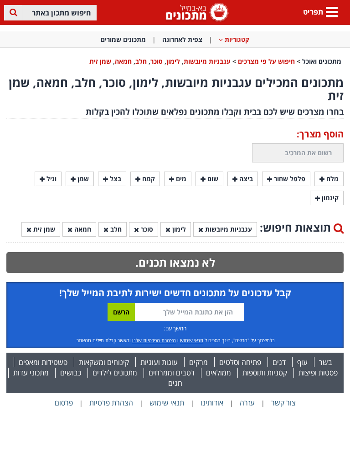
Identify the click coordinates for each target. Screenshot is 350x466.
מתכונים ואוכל (321, 61)
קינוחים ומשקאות (104, 362)
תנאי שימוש (191, 340)
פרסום (64, 403)
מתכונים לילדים (115, 373)
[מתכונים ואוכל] (195, 11)
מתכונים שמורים (123, 39)
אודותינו (212, 403)
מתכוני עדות (31, 373)
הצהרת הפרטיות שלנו (154, 340)
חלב (141, 61)
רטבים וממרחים (172, 373)
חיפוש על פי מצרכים (266, 61)
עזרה (247, 403)
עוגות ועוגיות (159, 362)
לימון (173, 61)
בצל (114, 178)
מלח (331, 178)
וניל (51, 178)
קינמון (329, 197)
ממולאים (218, 373)
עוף (302, 362)
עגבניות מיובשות (207, 61)
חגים (175, 383)
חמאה (123, 61)
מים (180, 178)
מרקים (198, 362)
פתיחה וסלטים (240, 362)
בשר (325, 362)
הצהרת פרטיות (111, 403)
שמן (82, 178)
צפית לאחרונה (182, 39)
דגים (279, 362)
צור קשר (283, 403)
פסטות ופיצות (318, 373)
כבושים (70, 373)
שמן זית (100, 61)
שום (212, 178)
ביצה (245, 178)
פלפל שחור (288, 178)
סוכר (156, 61)
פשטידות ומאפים (43, 362)
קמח (147, 178)
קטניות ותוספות (264, 373)
